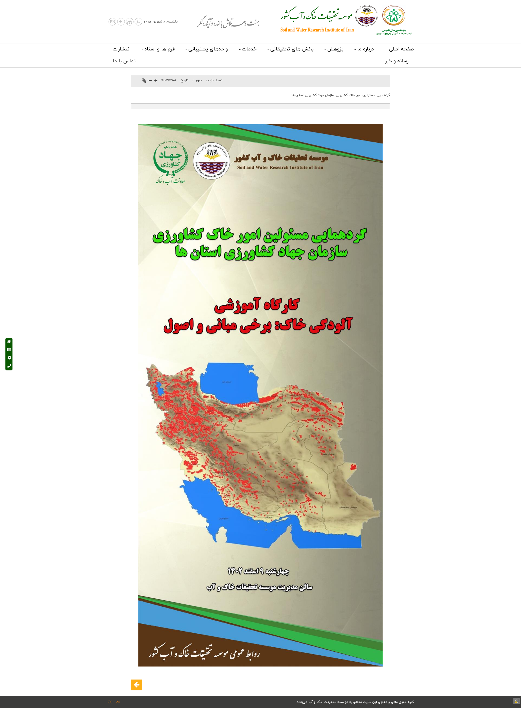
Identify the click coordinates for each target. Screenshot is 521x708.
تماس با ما (124, 61)
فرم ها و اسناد (159, 49)
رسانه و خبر (396, 61)
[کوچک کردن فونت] (150, 81)
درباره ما (365, 49)
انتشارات (122, 49)
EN (112, 22)
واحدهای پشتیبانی (208, 49)
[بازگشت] (136, 685)
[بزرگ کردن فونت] (155, 81)
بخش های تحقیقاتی (291, 49)
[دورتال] (516, 700)
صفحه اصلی (401, 49)
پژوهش (335, 49)
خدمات (249, 49)
